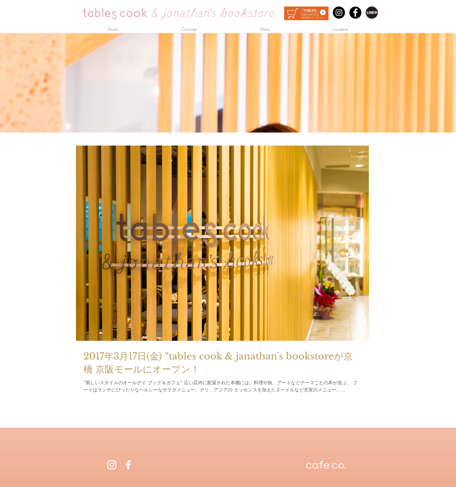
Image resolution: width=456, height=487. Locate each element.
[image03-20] (372, 13)
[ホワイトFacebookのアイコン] (128, 465)
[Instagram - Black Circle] (339, 13)
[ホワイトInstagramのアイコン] (112, 465)
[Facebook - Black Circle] (355, 13)
